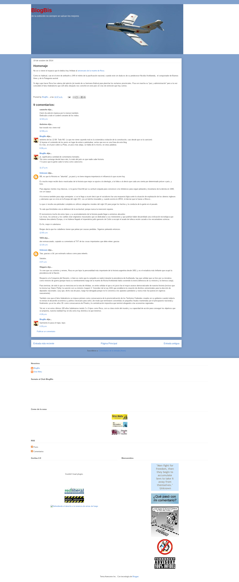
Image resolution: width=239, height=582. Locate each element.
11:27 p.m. (44, 168)
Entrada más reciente (43, 343)
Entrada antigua (171, 343)
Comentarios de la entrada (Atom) (112, 351)
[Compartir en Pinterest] (84, 97)
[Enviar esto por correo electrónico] (74, 97)
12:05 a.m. (44, 233)
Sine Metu (38, 372)
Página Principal (109, 343)
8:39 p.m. (43, 148)
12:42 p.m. (44, 119)
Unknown (44, 173)
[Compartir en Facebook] (81, 97)
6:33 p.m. (43, 326)
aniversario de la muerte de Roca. (91, 71)
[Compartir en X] (79, 97)
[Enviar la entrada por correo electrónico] (69, 97)
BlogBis (41, 10)
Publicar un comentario (46, 331)
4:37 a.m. (43, 262)
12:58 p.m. (44, 131)
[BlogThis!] (76, 97)
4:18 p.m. (43, 314)
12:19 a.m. (44, 245)
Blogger (135, 576)
